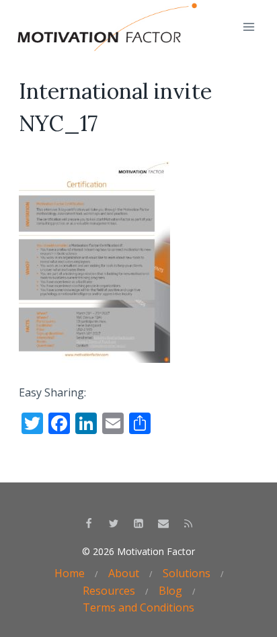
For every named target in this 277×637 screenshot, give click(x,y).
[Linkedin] (138, 523)
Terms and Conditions (138, 607)
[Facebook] (89, 523)
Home (69, 573)
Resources (109, 590)
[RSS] (188, 523)
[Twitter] (113, 523)
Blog (170, 590)
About (123, 573)
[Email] (163, 523)
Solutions (186, 573)
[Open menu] (248, 26)
